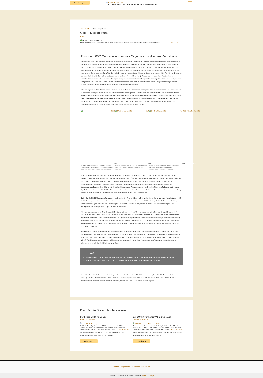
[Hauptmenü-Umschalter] (190, 2)
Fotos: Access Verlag (124, 329)
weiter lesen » (88, 341)
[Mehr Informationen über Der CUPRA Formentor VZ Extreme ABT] (148, 324)
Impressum (125, 367)
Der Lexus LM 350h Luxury (93, 317)
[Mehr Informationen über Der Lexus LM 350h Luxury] (88, 324)
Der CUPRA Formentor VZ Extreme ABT (152, 317)
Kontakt (116, 367)
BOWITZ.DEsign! (148, 375)
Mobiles (82, 37)
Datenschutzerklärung (141, 367)
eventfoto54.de (191, 163)
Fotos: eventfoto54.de (177, 43)
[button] (80, 3)
